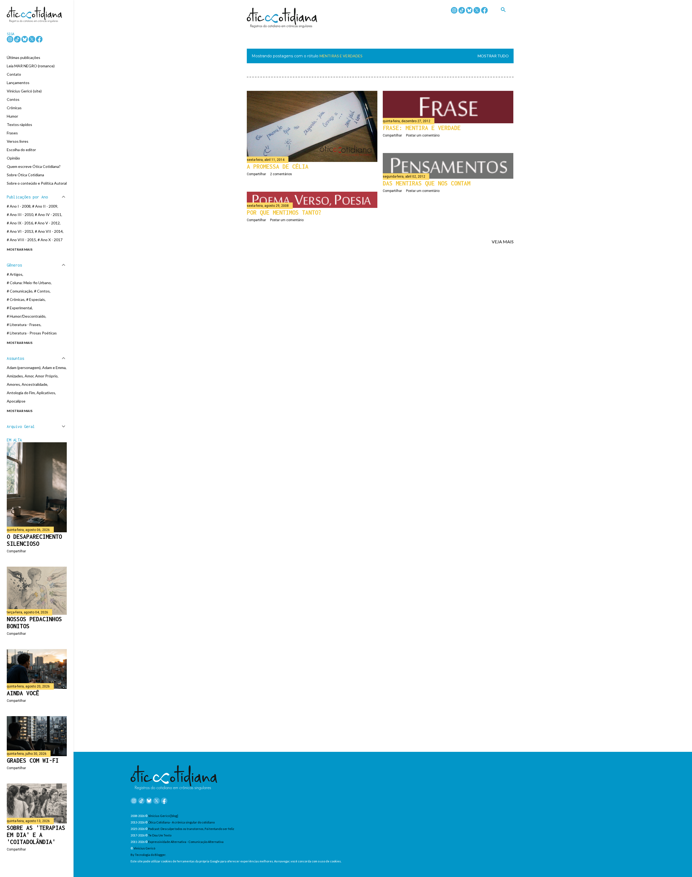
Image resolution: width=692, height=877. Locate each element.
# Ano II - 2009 (44, 206)
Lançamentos (18, 82)
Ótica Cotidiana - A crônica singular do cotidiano (181, 822)
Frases (12, 133)
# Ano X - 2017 (50, 239)
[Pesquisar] (507, 16)
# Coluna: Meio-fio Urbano (29, 282)
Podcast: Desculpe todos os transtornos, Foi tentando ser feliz (191, 829)
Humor (12, 116)
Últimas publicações (23, 57)
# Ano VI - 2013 (20, 231)
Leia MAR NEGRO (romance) (31, 66)
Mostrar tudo (493, 56)
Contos (13, 99)
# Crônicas (16, 299)
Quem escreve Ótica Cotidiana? (34, 166)
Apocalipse (16, 401)
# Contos (42, 291)
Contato (14, 74)
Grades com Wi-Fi (33, 760)
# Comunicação (19, 291)
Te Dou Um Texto (159, 835)
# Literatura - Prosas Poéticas (32, 333)
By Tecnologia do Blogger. (148, 854)
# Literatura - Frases (24, 324)
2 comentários (281, 174)
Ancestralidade (34, 384)
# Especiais (35, 299)
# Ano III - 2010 (20, 214)
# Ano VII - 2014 (49, 231)
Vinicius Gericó (144, 848)
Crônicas (14, 107)
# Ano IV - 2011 (48, 214)
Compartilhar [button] (256, 174)
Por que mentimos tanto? (284, 212)
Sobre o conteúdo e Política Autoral (37, 183)
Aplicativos (45, 392)
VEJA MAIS (503, 241)
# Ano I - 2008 (19, 206)
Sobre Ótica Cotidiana (25, 174)
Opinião (13, 158)
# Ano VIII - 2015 (21, 239)
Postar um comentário (423, 135)
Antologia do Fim (21, 392)
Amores (13, 384)
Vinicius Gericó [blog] (163, 816)
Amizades (15, 376)
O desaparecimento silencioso (34, 540)
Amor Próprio (46, 376)
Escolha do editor (21, 149)
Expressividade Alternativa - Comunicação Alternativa (186, 841)
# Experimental (19, 307)
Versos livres (17, 141)
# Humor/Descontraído (26, 316)
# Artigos (14, 274)
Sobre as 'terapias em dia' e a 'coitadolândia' (36, 834)
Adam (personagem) (24, 367)
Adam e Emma (54, 367)
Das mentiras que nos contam (426, 183)
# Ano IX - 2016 (20, 223)
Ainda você (23, 693)
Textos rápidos (19, 124)
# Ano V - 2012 (47, 223)
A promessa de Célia (277, 166)
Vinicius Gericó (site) (24, 91)
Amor (29, 376)
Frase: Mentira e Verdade (422, 127)
